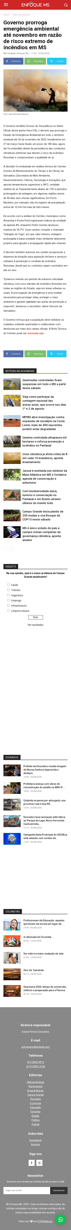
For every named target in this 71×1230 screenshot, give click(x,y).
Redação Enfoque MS (18, 53)
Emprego (16, 600)
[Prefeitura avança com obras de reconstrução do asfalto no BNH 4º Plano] (12, 788)
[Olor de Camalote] (12, 974)
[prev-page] (5, 549)
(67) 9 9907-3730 (35, 1066)
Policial (35, 1124)
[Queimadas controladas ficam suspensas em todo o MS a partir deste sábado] (12, 384)
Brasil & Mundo (35, 1090)
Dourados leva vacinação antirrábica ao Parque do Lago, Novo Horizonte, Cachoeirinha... (44, 820)
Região (35, 1116)
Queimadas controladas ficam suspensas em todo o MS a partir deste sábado (44, 384)
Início (6, 14)
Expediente (35, 1140)
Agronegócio (36, 1086)
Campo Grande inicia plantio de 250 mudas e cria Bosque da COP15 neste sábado (42, 515)
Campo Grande (35, 1094)
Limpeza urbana (20, 610)
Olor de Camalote (33, 970)
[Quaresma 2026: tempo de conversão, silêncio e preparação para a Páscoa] (12, 991)
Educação (35, 1107)
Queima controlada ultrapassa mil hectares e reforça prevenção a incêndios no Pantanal (44, 441)
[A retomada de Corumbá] (12, 941)
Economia (35, 1103)
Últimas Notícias (35, 1082)
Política (35, 1120)
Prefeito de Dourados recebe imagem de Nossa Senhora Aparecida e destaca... (44, 770)
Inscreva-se (58, 1190)
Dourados (35, 1099)
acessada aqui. (35, 333)
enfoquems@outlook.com (35, 1047)
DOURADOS (12, 757)
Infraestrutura (19, 605)
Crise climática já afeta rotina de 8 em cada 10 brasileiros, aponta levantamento (44, 458)
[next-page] (11, 549)
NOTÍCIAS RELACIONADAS (20, 371)
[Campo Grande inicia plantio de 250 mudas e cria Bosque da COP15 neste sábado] (12, 515)
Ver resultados (35, 624)
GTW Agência (45, 1221)
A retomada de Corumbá (37, 937)
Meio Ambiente (21, 14)
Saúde (14, 584)
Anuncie (35, 1144)
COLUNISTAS (13, 911)
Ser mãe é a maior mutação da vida (43, 953)
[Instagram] (39, 1163)
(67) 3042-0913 (35, 1062)
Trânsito (16, 590)
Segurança (17, 595)
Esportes (35, 1111)
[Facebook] (32, 1163)
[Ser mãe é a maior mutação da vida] (12, 958)
